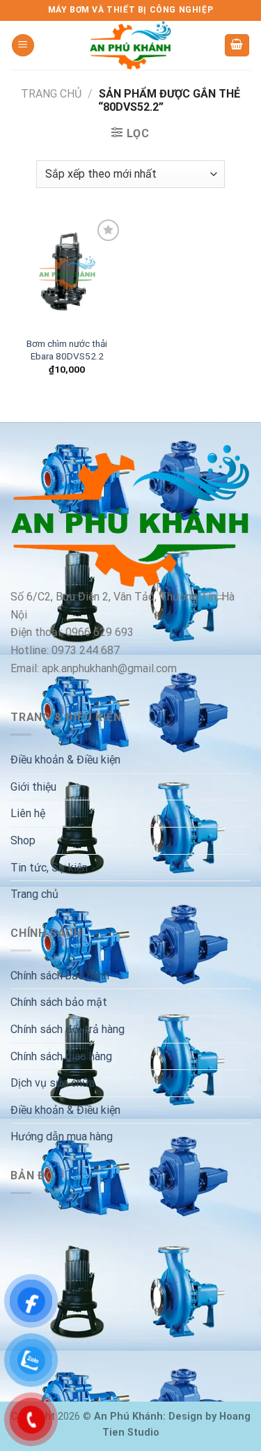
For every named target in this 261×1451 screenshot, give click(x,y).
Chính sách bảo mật (58, 1002)
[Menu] (23, 45)
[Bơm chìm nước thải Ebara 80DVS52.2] (67, 272)
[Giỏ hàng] (237, 45)
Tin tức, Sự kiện (49, 867)
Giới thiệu (33, 786)
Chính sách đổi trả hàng (67, 1029)
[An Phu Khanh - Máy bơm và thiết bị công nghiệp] (131, 45)
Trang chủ (51, 93)
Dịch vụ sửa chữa (52, 1082)
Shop (22, 840)
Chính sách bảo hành (59, 975)
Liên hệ (27, 813)
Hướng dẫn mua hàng (61, 1136)
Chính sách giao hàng (61, 1056)
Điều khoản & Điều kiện (65, 759)
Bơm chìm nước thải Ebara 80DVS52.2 (66, 350)
